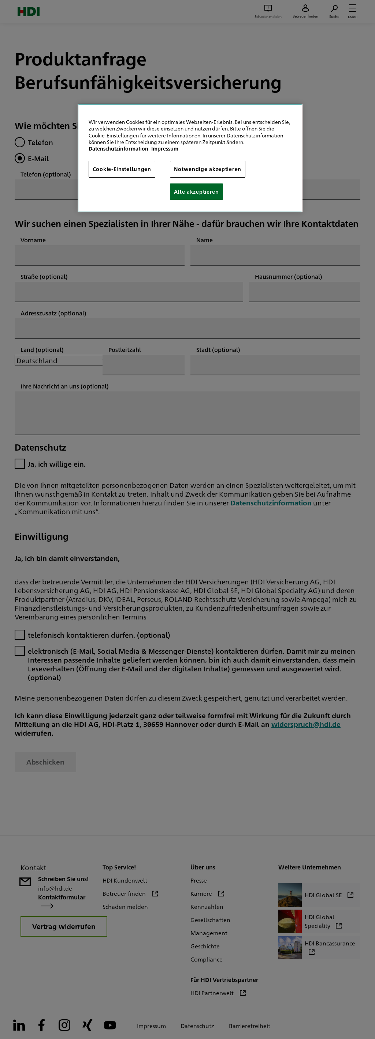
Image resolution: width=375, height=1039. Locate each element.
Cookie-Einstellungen (122, 169)
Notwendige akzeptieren (207, 169)
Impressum (164, 148)
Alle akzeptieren (196, 191)
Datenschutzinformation (118, 148)
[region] (190, 158)
